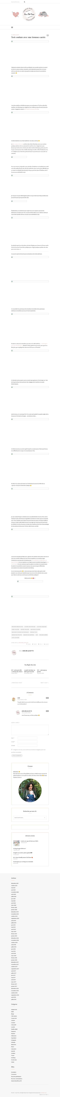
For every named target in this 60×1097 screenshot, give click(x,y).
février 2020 (14, 907)
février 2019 (14, 933)
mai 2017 (13, 977)
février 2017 (14, 984)
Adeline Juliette (23, 642)
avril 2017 (13, 979)
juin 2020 (13, 898)
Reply (47, 697)
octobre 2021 (14, 885)
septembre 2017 (15, 968)
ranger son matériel (28, 634)
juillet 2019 (13, 922)
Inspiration (13, 1038)
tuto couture (15, 637)
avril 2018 (13, 953)
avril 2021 (13, 890)
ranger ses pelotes (17, 634)
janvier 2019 (14, 936)
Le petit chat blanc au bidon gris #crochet (29, 670)
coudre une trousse (30, 626)
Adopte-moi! (14, 1009)
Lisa (19, 698)
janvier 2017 (14, 986)
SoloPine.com (43, 1092)
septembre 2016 (15, 995)
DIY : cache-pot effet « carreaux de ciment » (17, 670)
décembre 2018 (15, 938)
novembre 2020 (15, 892)
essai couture (15, 629)
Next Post (44, 682)
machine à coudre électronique (20, 632)
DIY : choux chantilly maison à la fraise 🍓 (23, 857)
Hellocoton (13, 1035)
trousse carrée (43, 634)
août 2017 (13, 971)
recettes (13, 1053)
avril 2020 (13, 903)
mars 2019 (13, 931)
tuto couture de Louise (18, 144)
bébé (12, 1011)
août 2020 (13, 894)
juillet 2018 (13, 947)
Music (12, 1046)
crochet (13, 1027)
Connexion (13, 1074)
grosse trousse (25, 629)
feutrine (13, 1033)
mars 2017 (13, 982)
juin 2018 (13, 949)
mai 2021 (13, 887)
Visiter (12, 1062)
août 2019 (13, 920)
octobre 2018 (14, 942)
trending (13, 1057)
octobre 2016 (14, 993)
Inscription (13, 1072)
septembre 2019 (15, 918)
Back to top (44, 1094)
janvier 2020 (14, 909)
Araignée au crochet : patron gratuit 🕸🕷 (22, 852)
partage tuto (33, 632)
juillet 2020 (13, 896)
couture (13, 1020)
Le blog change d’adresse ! (19, 848)
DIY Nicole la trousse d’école (31, 109)
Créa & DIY (16, 34)
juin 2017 (13, 975)
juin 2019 (13, 925)
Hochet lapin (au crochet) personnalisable (23, 861)
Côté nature (14, 1016)
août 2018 (13, 944)
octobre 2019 (14, 916)
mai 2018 (13, 951)
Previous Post (17, 682)
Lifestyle (13, 1042)
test (37, 634)
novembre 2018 (15, 940)
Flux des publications (16, 1076)
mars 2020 (13, 905)
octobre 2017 (14, 966)
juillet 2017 (13, 973)
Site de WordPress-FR (16, 1081)
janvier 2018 (14, 960)
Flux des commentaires (16, 1078)
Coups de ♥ (14, 1018)
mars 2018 (13, 955)
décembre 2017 (15, 962)
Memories (13, 1044)
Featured (13, 1031)
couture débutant (41, 626)
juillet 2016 (13, 999)
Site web (13, 745)
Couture (13, 1022)
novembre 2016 (15, 990)
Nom (12, 738)
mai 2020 (13, 901)
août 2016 (13, 997)
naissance (13, 1049)
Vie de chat (13, 1060)
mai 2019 (13, 927)
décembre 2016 (15, 988)
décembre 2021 (15, 883)
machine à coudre (35, 629)
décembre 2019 (15, 912)
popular (13, 1051)
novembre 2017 (15, 964)
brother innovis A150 (17, 626)
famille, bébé (14, 1029)
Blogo (12, 1014)
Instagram (13, 1040)
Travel (12, 1055)
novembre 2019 (15, 914)
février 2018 (14, 958)
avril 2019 (13, 929)
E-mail (13, 741)
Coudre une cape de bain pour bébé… (30, 841)
